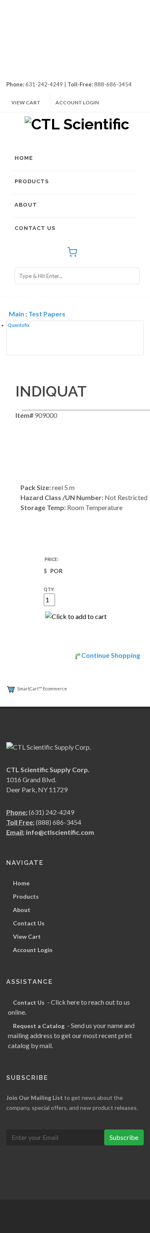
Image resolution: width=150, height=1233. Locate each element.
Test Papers (46, 314)
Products (32, 181)
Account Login (77, 102)
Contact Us (35, 228)
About (26, 205)
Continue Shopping (110, 655)
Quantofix (19, 325)
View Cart (25, 102)
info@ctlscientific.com (60, 832)
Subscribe (124, 1137)
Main (16, 314)
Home (24, 158)
